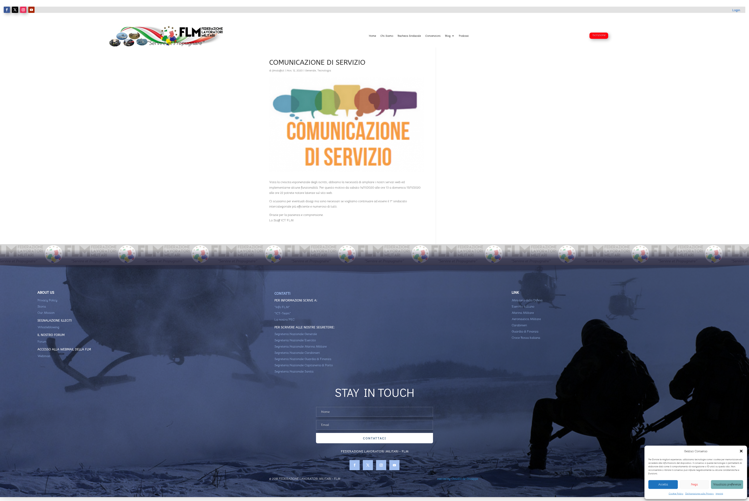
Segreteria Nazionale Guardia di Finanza (302, 359)
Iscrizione (599, 35)
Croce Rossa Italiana (526, 338)
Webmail (43, 356)
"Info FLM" (282, 307)
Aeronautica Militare (526, 319)
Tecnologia (324, 70)
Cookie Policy (676, 493)
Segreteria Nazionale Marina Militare (300, 346)
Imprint (719, 493)
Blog (448, 35)
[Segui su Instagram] (23, 10)
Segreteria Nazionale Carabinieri (297, 353)
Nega (694, 484)
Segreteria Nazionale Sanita (293, 371)
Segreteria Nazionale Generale (295, 334)
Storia (41, 307)
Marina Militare (523, 313)
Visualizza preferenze (727, 484)
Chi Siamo (386, 35)
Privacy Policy (47, 300)
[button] (741, 451)
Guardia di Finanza (525, 331)
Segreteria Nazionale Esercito (295, 340)
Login (736, 10)
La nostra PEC (284, 320)
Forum (42, 342)
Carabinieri (519, 325)
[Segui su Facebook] (7, 10)
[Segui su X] (15, 10)
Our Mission (46, 313)
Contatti (282, 293)
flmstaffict (278, 70)
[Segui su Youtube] (31, 10)
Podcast (464, 35)
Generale (310, 70)
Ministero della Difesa (527, 300)
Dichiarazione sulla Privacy (699, 493)
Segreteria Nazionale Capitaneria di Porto (303, 365)
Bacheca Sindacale (409, 35)
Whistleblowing (48, 327)
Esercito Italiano (523, 307)
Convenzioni (433, 35)
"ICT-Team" (282, 313)
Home (372, 35)
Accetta (663, 484)
